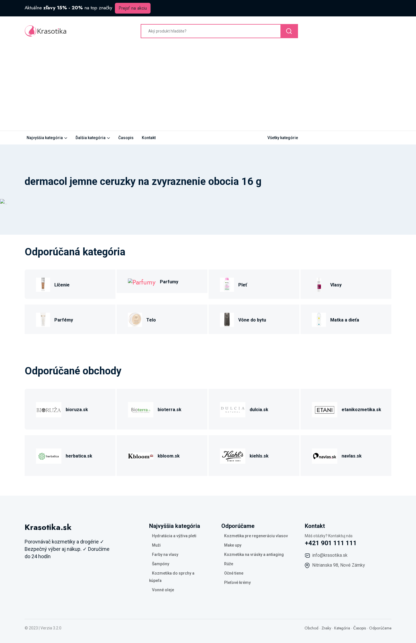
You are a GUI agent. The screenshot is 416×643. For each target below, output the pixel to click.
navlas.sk (352, 456)
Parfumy (169, 281)
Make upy (232, 545)
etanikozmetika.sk (361, 409)
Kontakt (149, 137)
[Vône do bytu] (227, 319)
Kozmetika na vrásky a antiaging (254, 554)
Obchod (311, 628)
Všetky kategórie (282, 137)
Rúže (228, 564)
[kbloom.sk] (140, 455)
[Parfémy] (43, 319)
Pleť (242, 285)
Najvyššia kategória (45, 137)
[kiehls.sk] (232, 455)
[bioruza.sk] (48, 409)
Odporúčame (380, 628)
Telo (151, 320)
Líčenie (62, 285)
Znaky (326, 628)
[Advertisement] (208, 88)
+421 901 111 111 (331, 543)
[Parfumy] (142, 281)
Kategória (342, 628)
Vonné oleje (163, 590)
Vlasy (336, 285)
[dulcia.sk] (232, 409)
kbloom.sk (169, 456)
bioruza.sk (77, 409)
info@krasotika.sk (330, 555)
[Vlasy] (319, 284)
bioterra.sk (169, 409)
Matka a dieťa (344, 320)
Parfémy (63, 320)
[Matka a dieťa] (319, 319)
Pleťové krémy (237, 582)
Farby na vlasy (165, 554)
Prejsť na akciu (133, 8)
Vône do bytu (252, 320)
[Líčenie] (43, 284)
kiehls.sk (259, 456)
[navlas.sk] (324, 455)
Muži (156, 545)
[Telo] (135, 319)
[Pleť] (227, 284)
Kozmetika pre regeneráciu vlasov (256, 536)
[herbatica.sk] (48, 455)
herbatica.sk (79, 456)
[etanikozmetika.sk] (324, 409)
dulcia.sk (259, 409)
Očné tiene (233, 573)
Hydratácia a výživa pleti (174, 536)
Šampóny (160, 564)
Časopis (126, 137)
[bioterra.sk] (140, 409)
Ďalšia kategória (91, 137)
